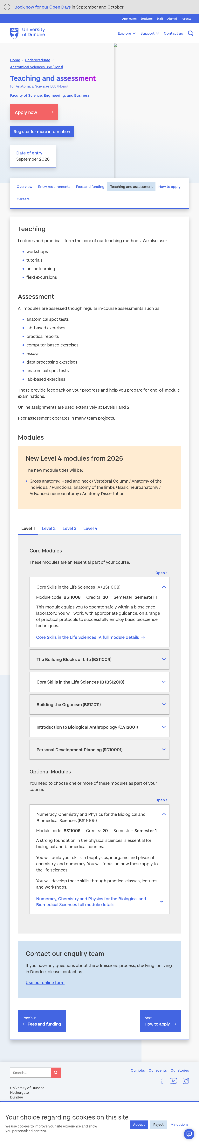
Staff (160, 18)
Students (147, 18)
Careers (23, 199)
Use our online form (45, 982)
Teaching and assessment (131, 186)
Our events (158, 1070)
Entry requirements (54, 186)
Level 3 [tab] (69, 528)
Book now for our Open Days (42, 7)
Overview (24, 186)
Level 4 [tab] (90, 528)
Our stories (180, 1070)
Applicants (129, 18)
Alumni (172, 18)
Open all (162, 572)
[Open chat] (189, 1134)
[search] (56, 1073)
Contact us (173, 33)
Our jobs (138, 1070)
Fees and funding (90, 186)
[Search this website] (190, 33)
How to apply (169, 186)
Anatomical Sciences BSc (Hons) (36, 67)
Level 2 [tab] (49, 528)
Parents (186, 18)
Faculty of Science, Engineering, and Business (50, 95)
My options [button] (180, 1124)
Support (147, 33)
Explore (124, 33)
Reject (158, 1124)
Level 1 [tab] (28, 528)
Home (15, 60)
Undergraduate (37, 60)
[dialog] (99, 1122)
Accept (139, 1124)
